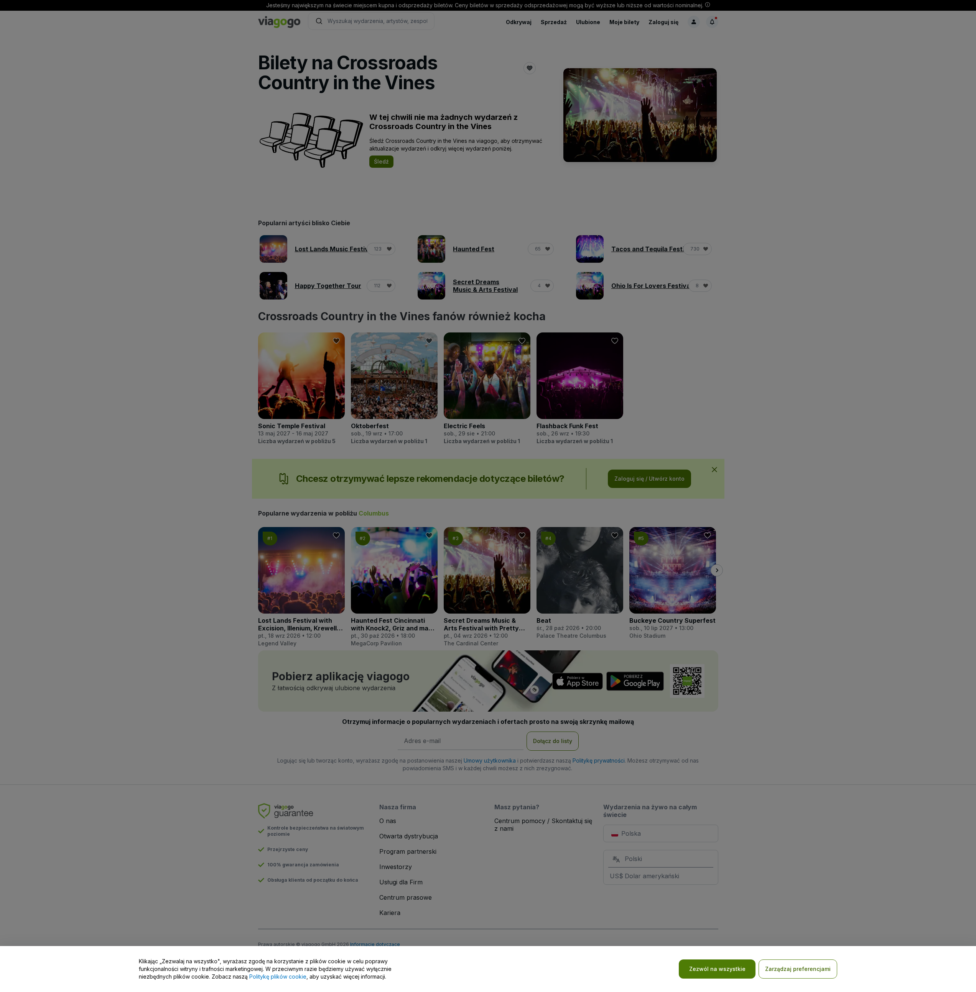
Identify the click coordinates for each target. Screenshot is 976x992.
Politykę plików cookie (277, 976)
